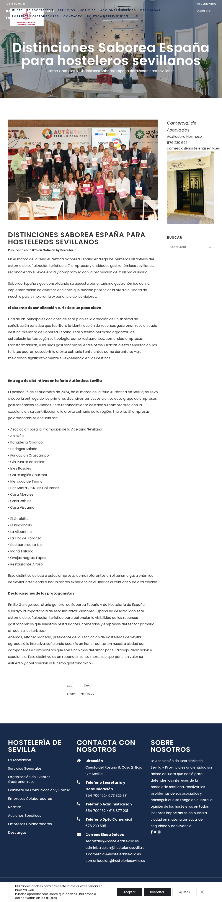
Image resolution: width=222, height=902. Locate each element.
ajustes (51, 898)
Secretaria (68, 250)
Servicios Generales (25, 768)
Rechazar (157, 892)
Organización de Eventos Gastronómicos (29, 779)
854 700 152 (95, 795)
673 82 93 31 (16, 4)
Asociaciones (206, 4)
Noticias (68, 70)
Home (53, 70)
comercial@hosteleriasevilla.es (193, 148)
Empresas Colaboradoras (30, 798)
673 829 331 (117, 795)
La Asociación (19, 760)
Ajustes (184, 892)
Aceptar (129, 892)
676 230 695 (177, 142)
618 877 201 (118, 810)
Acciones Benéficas (24, 815)
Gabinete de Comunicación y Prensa (39, 790)
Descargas (17, 832)
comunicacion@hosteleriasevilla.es (115, 860)
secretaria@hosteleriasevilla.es (31, 11)
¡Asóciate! (204, 11)
